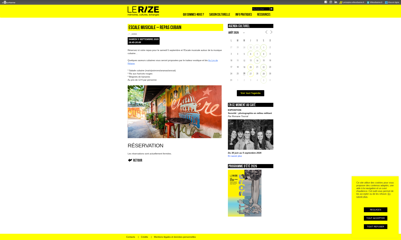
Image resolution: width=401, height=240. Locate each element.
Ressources (263, 14)
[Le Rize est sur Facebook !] (326, 2)
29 (244, 47)
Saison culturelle (219, 14)
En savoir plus (235, 156)
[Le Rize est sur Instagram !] (331, 2)
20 (251, 67)
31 (257, 47)
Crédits (144, 237)
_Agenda (133, 34)
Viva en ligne (393, 2)
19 (244, 67)
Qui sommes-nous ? (193, 14)
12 (244, 60)
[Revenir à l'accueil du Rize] (143, 11)
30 (251, 47)
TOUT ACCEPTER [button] (375, 218)
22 (264, 67)
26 (244, 73)
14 (257, 60)
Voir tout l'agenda (250, 93)
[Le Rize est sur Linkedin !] (336, 2)
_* (129, 34)
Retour (137, 160)
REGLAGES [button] (375, 210)
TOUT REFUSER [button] (375, 226)
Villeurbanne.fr (375, 2)
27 (251, 73)
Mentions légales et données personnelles (175, 237)
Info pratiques (243, 14)
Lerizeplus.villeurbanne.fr (353, 2)
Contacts (130, 237)
